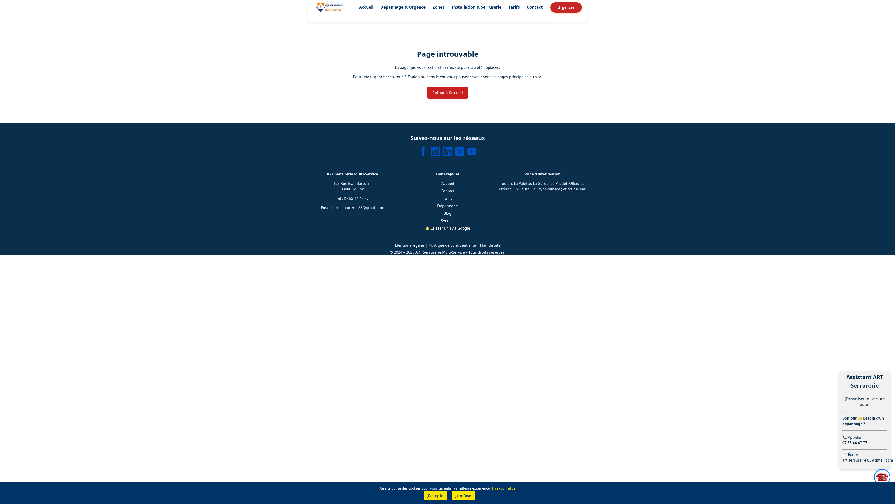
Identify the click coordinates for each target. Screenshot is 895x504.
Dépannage (447, 205)
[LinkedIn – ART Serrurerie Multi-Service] (447, 151)
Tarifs (514, 7)
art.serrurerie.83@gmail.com (359, 207)
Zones (438, 7)
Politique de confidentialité (452, 245)
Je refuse (463, 495)
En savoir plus (503, 488)
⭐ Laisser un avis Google (447, 228)
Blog (447, 213)
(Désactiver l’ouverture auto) (865, 401)
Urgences (566, 7)
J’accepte (435, 495)
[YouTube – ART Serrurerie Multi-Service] (471, 151)
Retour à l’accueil (447, 92)
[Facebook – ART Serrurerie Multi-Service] (423, 151)
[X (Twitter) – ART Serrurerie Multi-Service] (459, 151)
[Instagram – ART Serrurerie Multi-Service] (435, 151)
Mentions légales (410, 245)
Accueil (366, 7)
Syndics (447, 220)
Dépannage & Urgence (403, 7)
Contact (535, 7)
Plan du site (490, 245)
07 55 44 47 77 (356, 198)
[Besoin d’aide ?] (882, 477)
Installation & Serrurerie (476, 7)
